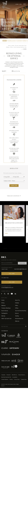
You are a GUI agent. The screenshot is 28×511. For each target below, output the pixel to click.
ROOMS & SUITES (11, 40)
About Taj (17, 300)
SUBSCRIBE (22, 263)
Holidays (17, 302)
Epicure (17, 313)
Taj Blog (17, 316)
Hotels (2, 300)
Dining (2, 302)
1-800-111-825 (4, 269)
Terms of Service (21, 374)
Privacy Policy (17, 379)
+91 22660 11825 (5, 277)
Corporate (3, 374)
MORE (6, 233)
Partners (11, 379)
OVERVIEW (19, 40)
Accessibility (14, 377)
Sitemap (3, 316)
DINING (24, 40)
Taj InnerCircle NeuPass (20, 310)
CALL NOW (11, 273)
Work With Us (14, 374)
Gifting (16, 308)
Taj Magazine (4, 313)
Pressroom (9, 374)
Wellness (3, 305)
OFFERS (5, 40)
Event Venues (4, 310)
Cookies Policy (24, 379)
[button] (14, 326)
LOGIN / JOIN (14, 185)
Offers (16, 305)
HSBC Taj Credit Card (6, 318)
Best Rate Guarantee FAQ (6, 377)
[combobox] (14, 173)
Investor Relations (4, 379)
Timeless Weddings (6, 308)
